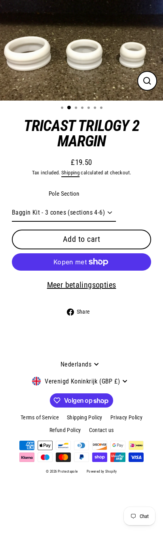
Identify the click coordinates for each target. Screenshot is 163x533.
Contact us (101, 430)
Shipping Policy (84, 417)
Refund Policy (65, 430)
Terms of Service (40, 417)
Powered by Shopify (102, 471)
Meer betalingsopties (81, 285)
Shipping (70, 173)
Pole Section (64, 193)
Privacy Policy (126, 417)
